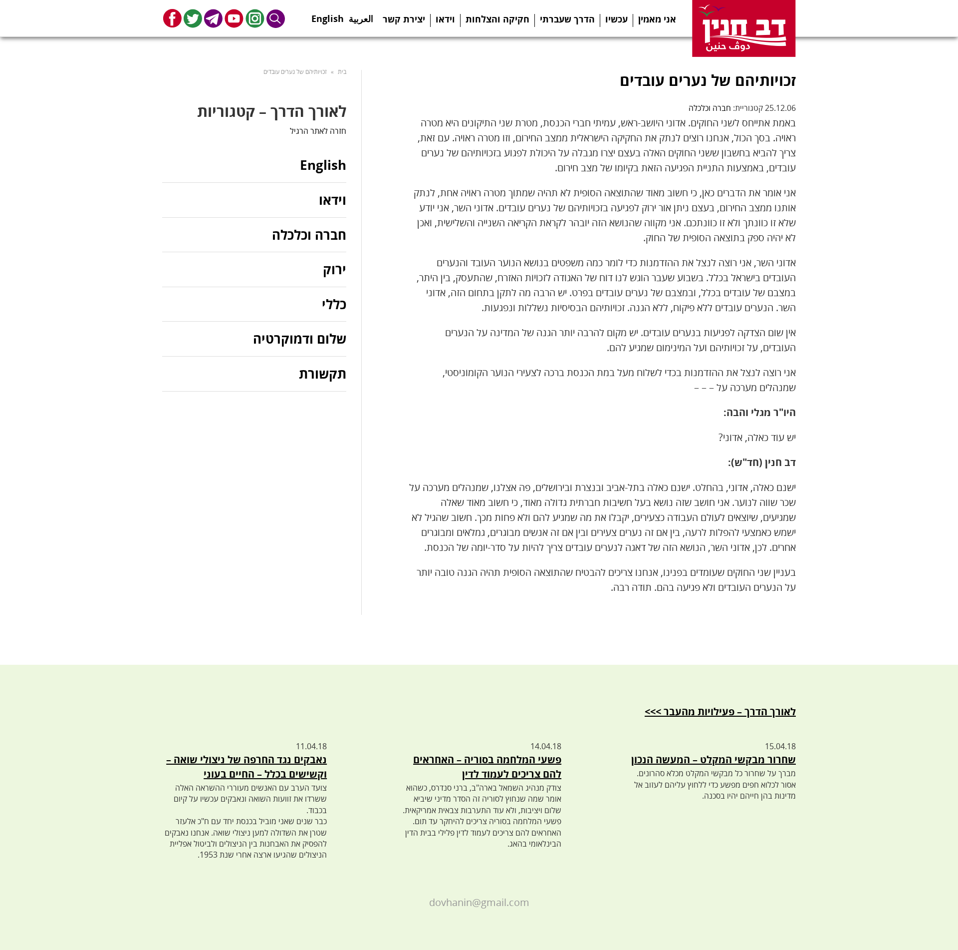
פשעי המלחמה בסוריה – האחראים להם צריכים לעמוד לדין (487, 767)
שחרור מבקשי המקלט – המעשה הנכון (713, 759)
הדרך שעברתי (567, 19)
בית (342, 71)
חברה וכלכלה (710, 107)
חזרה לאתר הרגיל (318, 130)
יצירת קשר (404, 19)
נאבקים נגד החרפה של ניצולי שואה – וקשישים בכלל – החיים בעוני (246, 767)
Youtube (234, 18)
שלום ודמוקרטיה (299, 339)
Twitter (193, 18)
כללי (334, 304)
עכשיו (616, 19)
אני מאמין (657, 19)
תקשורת (322, 374)
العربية (361, 15)
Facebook (172, 18)
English (327, 15)
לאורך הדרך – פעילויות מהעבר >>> (720, 711)
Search (275, 18)
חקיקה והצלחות (497, 19)
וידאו (445, 19)
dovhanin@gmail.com (479, 902)
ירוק (334, 269)
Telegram (213, 18)
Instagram (254, 18)
